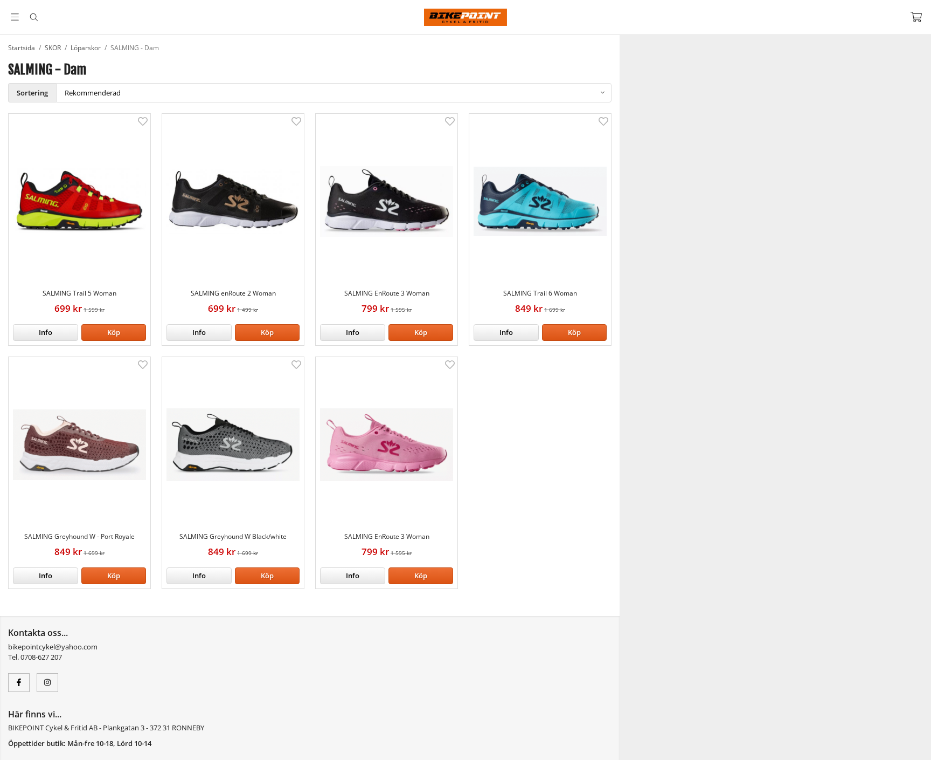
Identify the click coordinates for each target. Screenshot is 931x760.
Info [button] (45, 332)
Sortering (32, 93)
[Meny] (14, 17)
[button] (114, 332)
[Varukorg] (916, 17)
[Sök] (33, 17)
